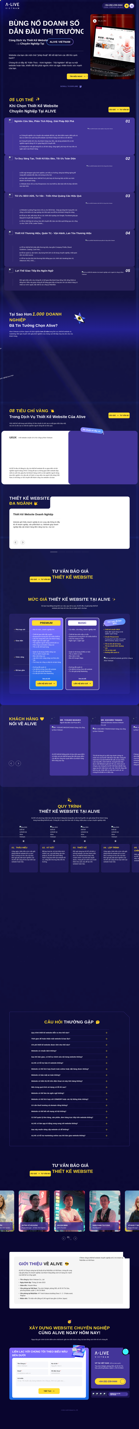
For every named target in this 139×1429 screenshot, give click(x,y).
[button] (94, 542)
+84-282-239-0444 (114, 5)
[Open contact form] (126, 6)
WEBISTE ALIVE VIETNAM (115, 1394)
